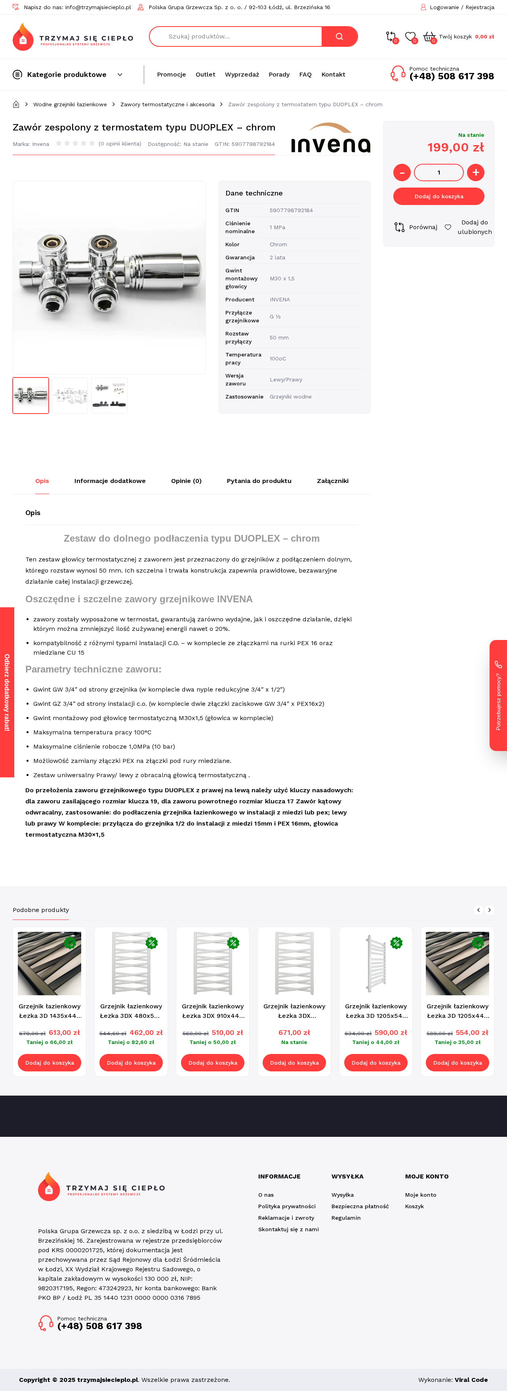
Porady (279, 74)
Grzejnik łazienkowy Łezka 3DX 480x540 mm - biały (131, 1015)
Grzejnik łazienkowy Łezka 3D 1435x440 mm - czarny (49, 1015)
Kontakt (333, 74)
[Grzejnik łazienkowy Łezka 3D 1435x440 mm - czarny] (49, 963)
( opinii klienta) (120, 143)
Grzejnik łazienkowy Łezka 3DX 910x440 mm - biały (213, 1015)
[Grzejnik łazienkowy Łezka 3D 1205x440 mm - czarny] (457, 963)
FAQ (305, 74)
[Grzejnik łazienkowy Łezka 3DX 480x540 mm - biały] (131, 963)
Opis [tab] (42, 481)
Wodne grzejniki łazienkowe (70, 104)
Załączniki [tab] (333, 481)
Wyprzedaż (242, 74)
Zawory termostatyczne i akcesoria (167, 104)
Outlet (205, 74)
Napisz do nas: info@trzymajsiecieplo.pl (77, 7)
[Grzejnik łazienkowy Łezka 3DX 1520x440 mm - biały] (294, 963)
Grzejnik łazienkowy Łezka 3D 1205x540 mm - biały (376, 1015)
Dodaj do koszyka (439, 196)
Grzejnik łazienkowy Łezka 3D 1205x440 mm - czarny (457, 1015)
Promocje (171, 74)
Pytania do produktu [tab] (259, 481)
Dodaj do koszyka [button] (49, 1063)
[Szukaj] (339, 36)
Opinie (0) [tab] (186, 481)
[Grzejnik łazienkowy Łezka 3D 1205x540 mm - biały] (376, 963)
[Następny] (489, 910)
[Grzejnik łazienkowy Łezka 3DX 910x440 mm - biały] (212, 963)
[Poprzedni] (478, 910)
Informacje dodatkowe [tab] (110, 481)
